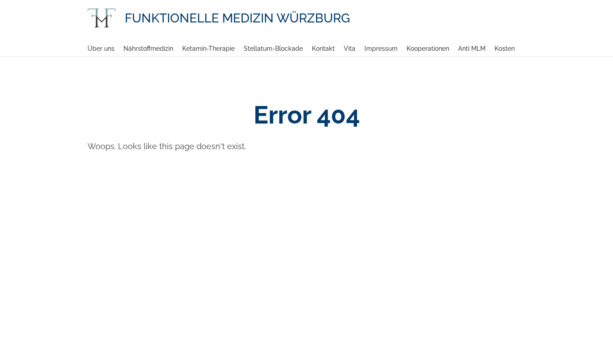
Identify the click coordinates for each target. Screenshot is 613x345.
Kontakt (323, 48)
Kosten (505, 48)
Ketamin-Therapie (208, 48)
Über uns (101, 48)
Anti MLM (472, 48)
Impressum (381, 48)
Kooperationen (428, 48)
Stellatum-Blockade (273, 48)
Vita (349, 48)
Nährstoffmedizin (148, 48)
